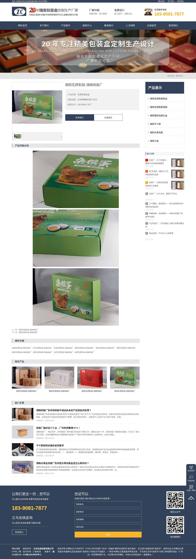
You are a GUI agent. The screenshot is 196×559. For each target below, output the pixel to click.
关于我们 (171, 1)
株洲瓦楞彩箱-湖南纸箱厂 (84, 352)
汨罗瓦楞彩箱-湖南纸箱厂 (63, 352)
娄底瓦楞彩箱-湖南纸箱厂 (105, 348)
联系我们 (180, 1)
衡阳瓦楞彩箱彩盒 (158, 98)
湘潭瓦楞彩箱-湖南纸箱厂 (126, 348)
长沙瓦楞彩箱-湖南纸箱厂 (42, 348)
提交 (108, 534)
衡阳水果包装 (156, 132)
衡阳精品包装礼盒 (158, 115)
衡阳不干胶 (155, 124)
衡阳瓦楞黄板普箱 (158, 107)
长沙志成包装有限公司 (44, 548)
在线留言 (108, 117)
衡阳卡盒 (154, 141)
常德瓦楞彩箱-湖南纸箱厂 (63, 348)
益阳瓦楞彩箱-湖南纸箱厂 (21, 352)
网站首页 (161, 1)
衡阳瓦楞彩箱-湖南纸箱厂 (28, 330)
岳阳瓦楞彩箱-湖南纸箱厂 (42, 352)
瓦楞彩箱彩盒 (83, 94)
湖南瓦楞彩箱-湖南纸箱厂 (21, 348)
